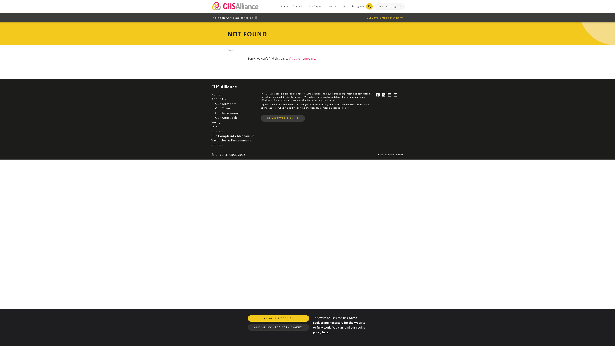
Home (284, 6)
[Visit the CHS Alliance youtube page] (395, 95)
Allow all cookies (278, 318)
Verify (332, 6)
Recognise (358, 6)
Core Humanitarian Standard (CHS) (330, 107)
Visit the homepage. (302, 58)
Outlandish (397, 154)
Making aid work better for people (233, 17)
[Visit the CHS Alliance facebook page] (378, 95)
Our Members (226, 103)
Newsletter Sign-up (390, 6)
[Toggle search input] (369, 6)
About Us (298, 6)
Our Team (222, 108)
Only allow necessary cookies (278, 327)
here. (325, 332)
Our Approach (226, 117)
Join (343, 6)
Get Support (316, 6)
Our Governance (228, 113)
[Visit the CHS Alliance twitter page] (383, 95)
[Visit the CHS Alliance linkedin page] (389, 95)
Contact (217, 131)
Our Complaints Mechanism (383, 17)
